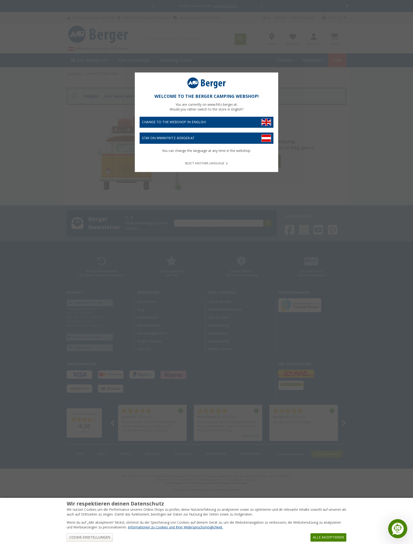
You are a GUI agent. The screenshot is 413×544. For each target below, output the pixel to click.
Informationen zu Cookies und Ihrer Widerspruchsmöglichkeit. (175, 527)
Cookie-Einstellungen (89, 537)
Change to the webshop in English (174, 122)
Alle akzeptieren (328, 537)
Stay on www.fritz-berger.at (168, 138)
